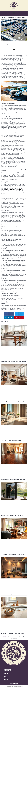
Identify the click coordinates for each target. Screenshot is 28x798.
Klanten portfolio (14, 683)
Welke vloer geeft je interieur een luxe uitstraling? (13, 479)
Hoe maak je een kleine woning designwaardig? (12, 401)
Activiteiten (4, 636)
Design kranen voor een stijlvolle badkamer (11, 440)
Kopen (5, 674)
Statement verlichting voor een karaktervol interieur (13, 594)
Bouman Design (7, 669)
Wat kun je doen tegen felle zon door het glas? (12, 515)
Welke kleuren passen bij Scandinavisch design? (12, 633)
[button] (14, 13)
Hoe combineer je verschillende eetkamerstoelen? (13, 554)
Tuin (5, 676)
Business (6, 672)
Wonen (5, 677)
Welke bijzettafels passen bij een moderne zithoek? (13, 361)
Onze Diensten (7, 670)
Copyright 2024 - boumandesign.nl (14, 686)
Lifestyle (6, 679)
